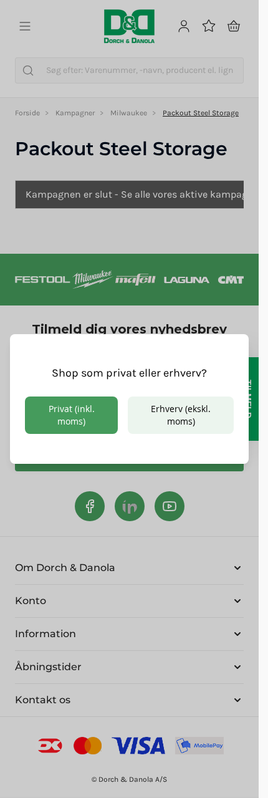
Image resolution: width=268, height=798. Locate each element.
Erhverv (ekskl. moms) (181, 415)
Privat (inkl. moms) (72, 415)
